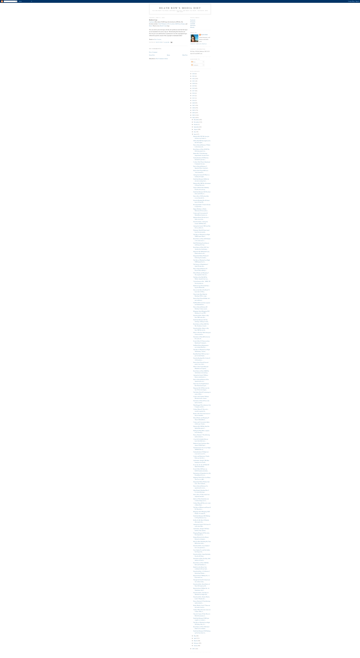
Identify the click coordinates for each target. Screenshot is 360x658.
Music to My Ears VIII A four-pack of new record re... (202, 333)
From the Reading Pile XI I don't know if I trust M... (201, 201)
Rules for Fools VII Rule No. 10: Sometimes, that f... (201, 589)
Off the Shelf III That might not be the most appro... (201, 141)
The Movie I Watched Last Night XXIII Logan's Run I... (201, 235)
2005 (193, 110)
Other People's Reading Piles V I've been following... (201, 491)
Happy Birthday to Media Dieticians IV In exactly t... (200, 210)
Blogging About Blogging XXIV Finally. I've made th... (201, 512)
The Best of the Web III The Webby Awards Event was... (200, 278)
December (196, 119)
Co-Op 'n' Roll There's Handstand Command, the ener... (201, 163)
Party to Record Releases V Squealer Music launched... (200, 167)
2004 (193, 112)
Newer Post (152, 55)
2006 (193, 108)
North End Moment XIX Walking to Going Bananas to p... (201, 517)
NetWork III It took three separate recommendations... (201, 303)
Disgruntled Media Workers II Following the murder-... (200, 256)
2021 (193, 81)
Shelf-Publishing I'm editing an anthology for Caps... (201, 244)
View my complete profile (198, 43)
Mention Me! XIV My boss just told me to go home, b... (201, 137)
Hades (150, 26)
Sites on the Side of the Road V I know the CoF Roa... (201, 291)
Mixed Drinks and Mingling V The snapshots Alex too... (201, 273)
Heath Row (204, 34)
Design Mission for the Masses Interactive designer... (201, 538)
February (196, 643)
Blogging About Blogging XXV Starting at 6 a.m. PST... (201, 312)
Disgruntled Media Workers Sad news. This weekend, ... (201, 482)
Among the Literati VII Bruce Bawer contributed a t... (200, 376)
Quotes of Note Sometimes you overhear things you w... (201, 500)
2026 (193, 73)
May (195, 636)
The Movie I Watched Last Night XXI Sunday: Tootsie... (201, 350)
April (195, 638)
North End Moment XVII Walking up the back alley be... (201, 632)
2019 (193, 86)
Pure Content (157, 39)
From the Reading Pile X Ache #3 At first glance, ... (201, 359)
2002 (193, 117)
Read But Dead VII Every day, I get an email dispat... (201, 355)
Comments (195, 65)
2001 (193, 648)
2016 (193, 93)
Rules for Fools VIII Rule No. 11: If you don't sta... (201, 576)
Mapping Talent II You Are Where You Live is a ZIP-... (201, 478)
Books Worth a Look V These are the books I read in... (201, 606)
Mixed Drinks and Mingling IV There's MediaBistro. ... (201, 418)
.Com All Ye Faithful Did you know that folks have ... (200, 440)
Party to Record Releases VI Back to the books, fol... (201, 146)
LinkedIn (192, 23)
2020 (193, 83)
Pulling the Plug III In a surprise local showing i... (201, 431)
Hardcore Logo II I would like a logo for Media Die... (201, 286)
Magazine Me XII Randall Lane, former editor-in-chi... (201, 252)
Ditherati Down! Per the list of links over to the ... (200, 218)
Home (168, 55)
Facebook (192, 20)
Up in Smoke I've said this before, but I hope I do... (201, 551)
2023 (193, 76)
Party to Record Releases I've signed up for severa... (200, 487)
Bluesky (192, 27)
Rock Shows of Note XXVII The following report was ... (201, 150)
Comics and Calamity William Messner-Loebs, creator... (201, 397)
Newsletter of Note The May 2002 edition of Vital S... (201, 559)
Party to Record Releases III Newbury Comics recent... (200, 308)
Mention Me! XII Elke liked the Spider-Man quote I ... (201, 427)
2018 (193, 88)
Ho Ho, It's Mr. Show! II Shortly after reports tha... (201, 521)
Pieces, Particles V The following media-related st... (201, 436)
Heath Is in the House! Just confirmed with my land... (200, 568)
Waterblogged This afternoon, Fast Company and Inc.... (202, 406)
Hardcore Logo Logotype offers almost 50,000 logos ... (201, 444)
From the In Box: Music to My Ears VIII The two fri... (201, 329)
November (196, 122)
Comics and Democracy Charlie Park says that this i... (201, 457)
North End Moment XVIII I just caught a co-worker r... (201, 619)
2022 (193, 78)
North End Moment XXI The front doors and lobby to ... (201, 193)
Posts (194, 62)
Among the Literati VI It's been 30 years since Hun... (201, 525)
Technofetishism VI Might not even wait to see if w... (201, 453)
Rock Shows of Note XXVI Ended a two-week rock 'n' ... (201, 239)
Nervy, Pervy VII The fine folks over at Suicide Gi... (201, 197)
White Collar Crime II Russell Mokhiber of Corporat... (200, 367)
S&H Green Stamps (180, 24)
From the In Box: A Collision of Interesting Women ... (201, 572)
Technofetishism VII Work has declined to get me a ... (200, 158)
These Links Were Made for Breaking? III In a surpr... (200, 295)
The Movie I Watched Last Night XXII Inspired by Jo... (201, 261)
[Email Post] (171, 42)
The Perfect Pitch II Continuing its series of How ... (202, 393)
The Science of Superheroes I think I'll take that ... (200, 265)
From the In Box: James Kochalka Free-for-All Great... (201, 555)
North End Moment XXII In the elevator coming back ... (201, 180)
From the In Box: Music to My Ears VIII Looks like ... (201, 316)
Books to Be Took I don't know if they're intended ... (201, 414)
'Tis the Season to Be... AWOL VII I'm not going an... (201, 282)
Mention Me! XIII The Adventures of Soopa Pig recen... (202, 184)
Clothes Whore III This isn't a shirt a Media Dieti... (202, 504)
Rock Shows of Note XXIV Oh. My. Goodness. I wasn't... (201, 325)
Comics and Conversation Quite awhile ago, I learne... (201, 423)
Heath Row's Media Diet (180, 7)
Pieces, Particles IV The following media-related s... (201, 602)
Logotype (151, 22)
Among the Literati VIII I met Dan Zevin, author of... (201, 227)
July (195, 132)
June (195, 134)
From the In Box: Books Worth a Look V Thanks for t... (201, 598)
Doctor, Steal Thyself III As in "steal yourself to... (200, 171)
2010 (193, 100)
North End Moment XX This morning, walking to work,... (201, 320)
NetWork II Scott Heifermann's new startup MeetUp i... (201, 346)
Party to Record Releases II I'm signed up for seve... (201, 380)
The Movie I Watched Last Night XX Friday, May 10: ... (201, 623)
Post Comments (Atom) (162, 58)
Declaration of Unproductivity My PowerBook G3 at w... (202, 474)
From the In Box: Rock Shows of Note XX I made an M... (201, 585)
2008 (193, 103)
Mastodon (192, 25)
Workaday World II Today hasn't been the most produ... (201, 231)
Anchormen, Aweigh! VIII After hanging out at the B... (201, 461)
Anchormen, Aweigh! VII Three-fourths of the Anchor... (201, 529)
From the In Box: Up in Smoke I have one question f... (201, 546)
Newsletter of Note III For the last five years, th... (201, 337)
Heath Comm (163, 26)
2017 (193, 91)
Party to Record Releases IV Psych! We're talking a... (200, 269)
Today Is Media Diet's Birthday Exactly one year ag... (201, 188)
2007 (193, 105)
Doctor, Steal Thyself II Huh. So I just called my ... (201, 299)
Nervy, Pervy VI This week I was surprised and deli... (201, 495)
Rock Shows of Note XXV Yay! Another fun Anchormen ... (201, 248)
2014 (193, 95)
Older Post (185, 55)
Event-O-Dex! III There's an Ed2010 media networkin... (200, 470)
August (196, 129)
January (196, 645)
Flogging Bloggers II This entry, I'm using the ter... (201, 534)
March (195, 641)
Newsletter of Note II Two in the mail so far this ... (201, 401)
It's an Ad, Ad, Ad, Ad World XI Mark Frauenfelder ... (201, 465)
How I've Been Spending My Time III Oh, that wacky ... (202, 542)
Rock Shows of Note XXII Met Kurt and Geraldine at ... (201, 563)
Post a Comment (153, 52)
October (196, 124)
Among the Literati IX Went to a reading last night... (201, 175)
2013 (193, 98)
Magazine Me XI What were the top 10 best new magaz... (201, 389)
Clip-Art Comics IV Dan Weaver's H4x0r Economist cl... (201, 615)
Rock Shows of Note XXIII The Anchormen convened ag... (201, 372)
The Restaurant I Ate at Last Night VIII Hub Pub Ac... (202, 448)
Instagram (192, 22)
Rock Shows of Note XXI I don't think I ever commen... (201, 627)
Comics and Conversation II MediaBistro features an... (200, 214)
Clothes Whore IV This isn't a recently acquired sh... (200, 410)
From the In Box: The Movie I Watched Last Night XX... (200, 593)
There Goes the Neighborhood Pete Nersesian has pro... (201, 384)
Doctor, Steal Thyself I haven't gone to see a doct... (200, 363)
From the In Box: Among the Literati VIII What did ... (200, 222)
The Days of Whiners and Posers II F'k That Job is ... (202, 508)
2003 (193, 115)
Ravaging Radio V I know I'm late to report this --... (201, 205)
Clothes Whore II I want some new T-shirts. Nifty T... (202, 610)
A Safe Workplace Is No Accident (166, 24)
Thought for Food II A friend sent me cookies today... (201, 580)
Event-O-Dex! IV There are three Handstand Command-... (201, 342)
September (196, 127)
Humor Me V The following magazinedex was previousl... (201, 154)
